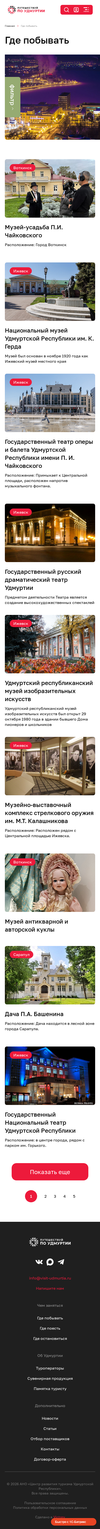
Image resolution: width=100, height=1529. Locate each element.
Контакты (50, 1448)
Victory (59, 1517)
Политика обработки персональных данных (50, 1507)
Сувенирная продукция (50, 1378)
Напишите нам (50, 1288)
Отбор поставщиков (50, 1438)
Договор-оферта (50, 1459)
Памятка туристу (50, 1388)
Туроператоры (50, 1368)
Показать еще (50, 1171)
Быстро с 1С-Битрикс (70, 1522)
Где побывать (50, 1318)
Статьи (50, 1428)
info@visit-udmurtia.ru (50, 1278)
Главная (10, 25)
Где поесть (50, 1328)
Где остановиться (50, 1338)
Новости (50, 1418)
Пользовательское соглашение (50, 1503)
